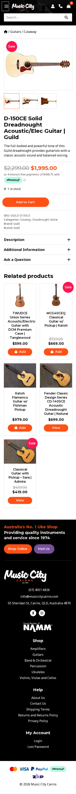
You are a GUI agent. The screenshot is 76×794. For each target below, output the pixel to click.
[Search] (66, 17)
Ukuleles (38, 672)
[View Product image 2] (30, 101)
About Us (38, 698)
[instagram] (42, 613)
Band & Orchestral (38, 660)
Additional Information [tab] (24, 249)
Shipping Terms (38, 709)
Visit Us (44, 549)
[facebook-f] (34, 613)
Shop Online (17, 549)
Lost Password (38, 747)
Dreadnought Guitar (45, 219)
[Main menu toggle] (5, 6)
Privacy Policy (38, 721)
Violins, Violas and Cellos (38, 678)
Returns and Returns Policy (38, 715)
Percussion (38, 666)
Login (38, 741)
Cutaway (30, 32)
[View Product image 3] (49, 101)
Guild (16, 223)
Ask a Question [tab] (17, 259)
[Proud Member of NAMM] (38, 627)
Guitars (15, 32)
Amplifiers (38, 649)
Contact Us (38, 703)
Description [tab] (14, 239)
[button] (20, 352)
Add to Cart (25, 202)
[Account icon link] (52, 6)
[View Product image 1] (11, 101)
